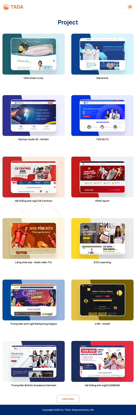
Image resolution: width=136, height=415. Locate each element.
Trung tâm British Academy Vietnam (33, 385)
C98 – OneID (102, 324)
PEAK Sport (102, 201)
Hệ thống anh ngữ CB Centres (33, 201)
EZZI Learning (102, 262)
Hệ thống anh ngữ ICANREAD (102, 385)
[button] (130, 6)
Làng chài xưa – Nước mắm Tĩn (33, 262)
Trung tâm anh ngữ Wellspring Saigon (33, 324)
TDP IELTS (102, 139)
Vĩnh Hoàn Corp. (34, 78)
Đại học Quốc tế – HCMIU (34, 139)
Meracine (102, 78)
